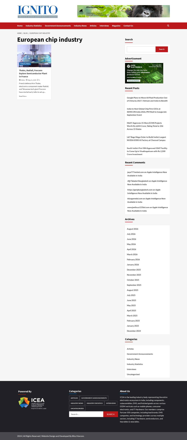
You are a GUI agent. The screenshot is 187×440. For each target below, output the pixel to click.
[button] (168, 26)
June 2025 (131, 300)
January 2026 (133, 264)
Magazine (116, 25)
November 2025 (134, 275)
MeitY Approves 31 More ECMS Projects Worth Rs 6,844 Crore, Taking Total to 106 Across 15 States (145, 126)
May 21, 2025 (32, 80)
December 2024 (134, 331)
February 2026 (133, 259)
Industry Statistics (34, 25)
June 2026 (131, 239)
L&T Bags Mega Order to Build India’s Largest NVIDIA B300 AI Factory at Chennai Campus (146, 138)
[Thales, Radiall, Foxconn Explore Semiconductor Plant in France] (34, 55)
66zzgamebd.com (134, 198)
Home (20, 25)
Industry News (80, 25)
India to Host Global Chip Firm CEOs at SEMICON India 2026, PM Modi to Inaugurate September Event (147, 112)
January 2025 (133, 326)
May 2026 (131, 244)
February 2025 (133, 321)
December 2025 (134, 270)
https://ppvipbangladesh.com (139, 190)
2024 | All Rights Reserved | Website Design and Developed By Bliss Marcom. (50, 436)
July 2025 (131, 295)
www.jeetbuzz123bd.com (138, 207)
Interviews (104, 25)
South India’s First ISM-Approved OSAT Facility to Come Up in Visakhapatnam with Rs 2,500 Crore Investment (147, 151)
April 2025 (131, 310)
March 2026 (132, 254)
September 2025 (134, 285)
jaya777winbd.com (135, 172)
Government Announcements (58, 25)
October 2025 (133, 280)
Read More (22, 96)
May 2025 (131, 305)
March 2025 (132, 315)
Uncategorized (133, 374)
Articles (93, 25)
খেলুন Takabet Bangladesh (137, 181)
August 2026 (132, 229)
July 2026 (131, 234)
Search (129, 39)
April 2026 (131, 249)
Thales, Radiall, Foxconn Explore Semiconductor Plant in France (33, 73)
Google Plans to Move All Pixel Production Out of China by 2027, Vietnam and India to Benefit (147, 99)
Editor (23, 80)
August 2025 (132, 290)
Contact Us (128, 25)
